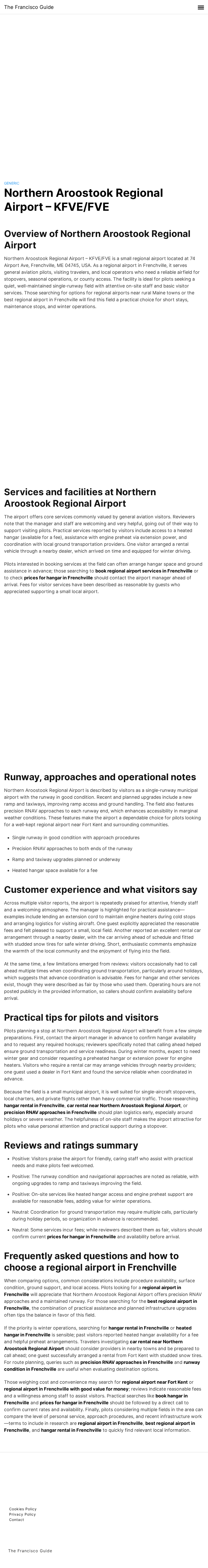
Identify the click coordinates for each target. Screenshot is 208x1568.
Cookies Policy (23, 1509)
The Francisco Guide (29, 7)
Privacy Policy (22, 1514)
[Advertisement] (104, 92)
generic (11, 183)
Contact (16, 1519)
